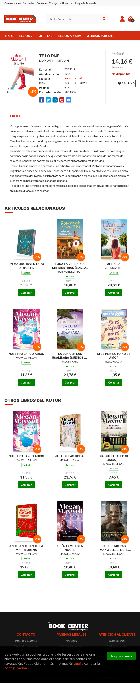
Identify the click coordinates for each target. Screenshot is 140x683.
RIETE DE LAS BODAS (70, 456)
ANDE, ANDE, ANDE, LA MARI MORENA (26, 548)
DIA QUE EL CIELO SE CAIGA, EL (114, 458)
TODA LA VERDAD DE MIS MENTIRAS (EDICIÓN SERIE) (70, 266)
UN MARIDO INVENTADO (26, 264)
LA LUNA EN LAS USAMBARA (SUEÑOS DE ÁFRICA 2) (70, 356)
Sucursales (28, 3)
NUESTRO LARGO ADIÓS (26, 354)
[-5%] (26, 238)
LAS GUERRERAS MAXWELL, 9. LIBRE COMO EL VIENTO (114, 548)
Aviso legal (71, 640)
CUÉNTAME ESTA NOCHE (70, 548)
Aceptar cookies (121, 656)
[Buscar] (103, 19)
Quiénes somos (12, 3)
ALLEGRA (113, 264)
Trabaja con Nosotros (60, 3)
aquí (77, 663)
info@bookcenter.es (26, 640)
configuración (15, 668)
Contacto (42, 3)
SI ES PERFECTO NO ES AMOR (114, 355)
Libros (25, 36)
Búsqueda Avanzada (85, 3)
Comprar (26, 292)
